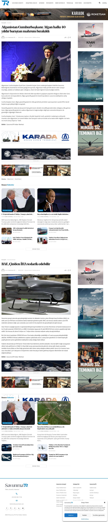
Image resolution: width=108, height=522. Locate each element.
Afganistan (10, 179)
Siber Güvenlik (60, 3)
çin (25, 412)
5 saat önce (53, 451)
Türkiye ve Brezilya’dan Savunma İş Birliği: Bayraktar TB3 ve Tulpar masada (59, 466)
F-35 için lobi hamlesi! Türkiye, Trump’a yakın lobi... (17, 214)
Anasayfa (4, 22)
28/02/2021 (21, 37)
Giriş (105, 3)
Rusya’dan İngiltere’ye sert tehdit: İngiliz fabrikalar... (53, 214)
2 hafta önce (17, 232)
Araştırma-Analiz (31, 3)
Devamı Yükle (36, 249)
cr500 (29, 412)
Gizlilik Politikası (85, 519)
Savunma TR (11, 37)
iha (33, 412)
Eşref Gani (18, 179)
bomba (20, 412)
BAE (15, 412)
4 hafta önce (17, 241)
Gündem (41, 3)
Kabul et (70, 515)
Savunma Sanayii (17, 3)
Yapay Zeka (78, 3)
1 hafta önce (17, 478)
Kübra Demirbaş (9, 216)
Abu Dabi (9, 412)
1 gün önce (53, 216)
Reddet (84, 515)
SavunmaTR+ (88, 3)
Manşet (41, 210)
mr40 (37, 412)
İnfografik (49, 3)
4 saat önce (17, 216)
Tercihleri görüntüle (99, 515)
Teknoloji (70, 3)
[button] (104, 502)
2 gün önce (52, 470)
